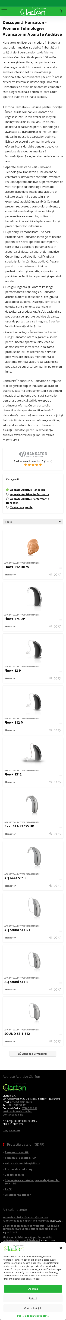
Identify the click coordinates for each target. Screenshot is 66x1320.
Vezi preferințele (33, 1308)
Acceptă (33, 1288)
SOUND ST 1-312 (17, 1033)
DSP (5, 1130)
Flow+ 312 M (14, 722)
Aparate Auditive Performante (29, 494)
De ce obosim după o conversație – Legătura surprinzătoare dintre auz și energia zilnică (31, 1227)
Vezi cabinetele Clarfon (17, 1111)
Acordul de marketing (19, 1169)
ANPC (8, 1189)
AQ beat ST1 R (15, 878)
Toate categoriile (21, 507)
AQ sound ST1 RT (17, 930)
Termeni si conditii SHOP (20, 1157)
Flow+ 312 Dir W (16, 567)
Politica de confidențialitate (33, 1315)
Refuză (33, 1298)
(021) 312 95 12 (16, 1105)
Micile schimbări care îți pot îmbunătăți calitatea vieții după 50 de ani (27, 1238)
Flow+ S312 (12, 774)
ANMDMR (14, 1130)
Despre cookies (14, 1174)
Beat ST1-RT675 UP (19, 826)
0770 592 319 (29, 1108)
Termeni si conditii (17, 1152)
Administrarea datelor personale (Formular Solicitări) (32, 1182)
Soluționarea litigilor (18, 1194)
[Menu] (4, 11)
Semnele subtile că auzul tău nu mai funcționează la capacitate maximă (25, 1219)
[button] (60, 1248)
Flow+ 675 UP (14, 619)
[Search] (60, 11)
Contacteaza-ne (13, 1114)
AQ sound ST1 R (16, 982)
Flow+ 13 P (12, 670)
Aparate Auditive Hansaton (27, 489)
